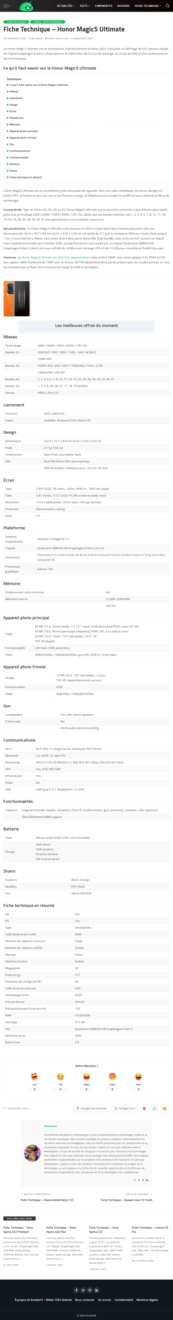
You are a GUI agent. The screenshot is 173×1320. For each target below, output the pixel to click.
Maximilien (50, 1126)
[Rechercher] (168, 6)
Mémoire (15, 124)
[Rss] (97, 1290)
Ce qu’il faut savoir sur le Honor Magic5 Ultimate (39, 85)
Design (14, 105)
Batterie (15, 164)
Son (12, 144)
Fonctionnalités (19, 157)
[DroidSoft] (24, 6)
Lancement (16, 98)
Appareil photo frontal (23, 138)
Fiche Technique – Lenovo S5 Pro (150, 1229)
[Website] (135, 1180)
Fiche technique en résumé (26, 177)
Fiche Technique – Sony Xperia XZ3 (104, 1229)
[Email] (164, 1108)
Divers (13, 171)
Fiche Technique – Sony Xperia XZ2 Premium (18, 1229)
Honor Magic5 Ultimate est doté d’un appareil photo (56, 257)
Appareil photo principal (24, 131)
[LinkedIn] (147, 1180)
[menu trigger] (8, 6)
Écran (13, 111)
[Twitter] (139, 1180)
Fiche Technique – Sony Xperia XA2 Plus (61, 1229)
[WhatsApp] (154, 1108)
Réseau (14, 91)
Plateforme (16, 118)
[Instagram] (143, 1180)
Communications (20, 151)
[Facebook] (76, 1290)
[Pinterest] (144, 1108)
